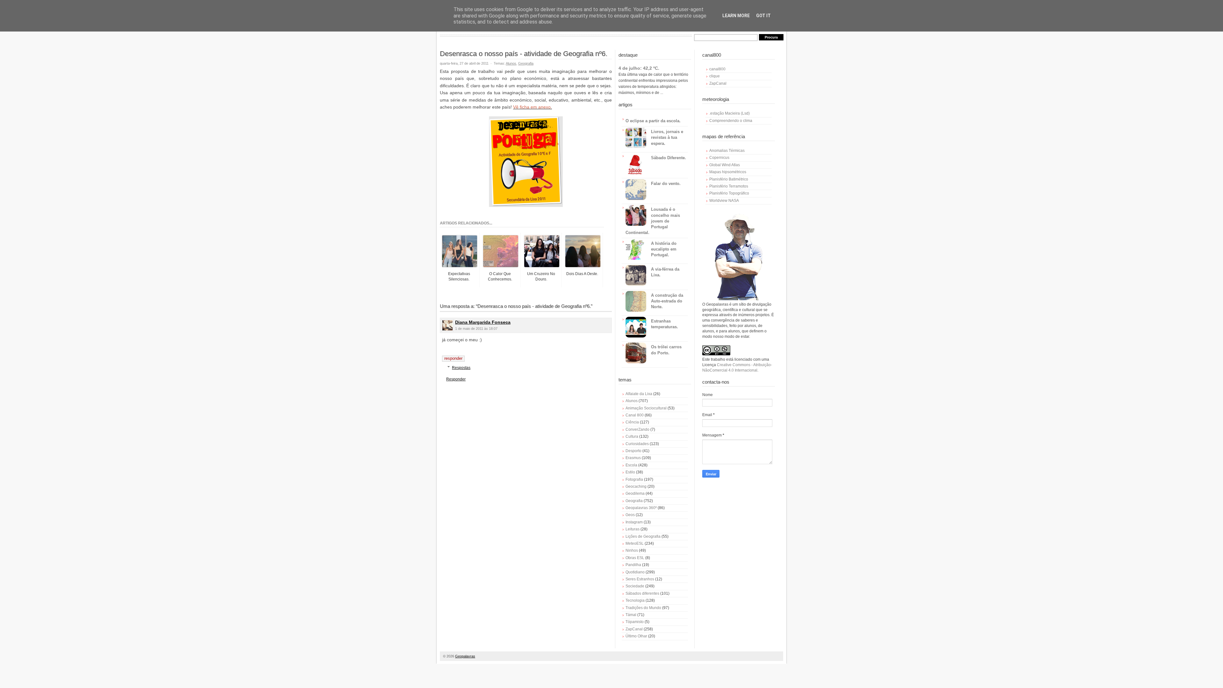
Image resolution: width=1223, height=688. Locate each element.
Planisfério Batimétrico (728, 179)
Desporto (633, 451)
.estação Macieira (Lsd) (729, 113)
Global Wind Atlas (724, 165)
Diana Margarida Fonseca (483, 322)
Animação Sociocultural (646, 408)
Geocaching (636, 486)
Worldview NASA (724, 200)
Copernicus (719, 157)
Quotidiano (635, 572)
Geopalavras (465, 656)
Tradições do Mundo (643, 608)
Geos (630, 515)
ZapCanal (634, 629)
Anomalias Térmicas (727, 150)
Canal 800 (635, 415)
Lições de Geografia (643, 536)
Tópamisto (635, 622)
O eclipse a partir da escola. (653, 120)
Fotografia (634, 479)
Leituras (633, 529)
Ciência (632, 422)
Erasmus (633, 458)
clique (714, 76)
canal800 (717, 69)
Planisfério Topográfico (729, 193)
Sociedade (635, 586)
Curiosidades (637, 444)
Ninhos (632, 550)
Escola (631, 465)
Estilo (630, 472)
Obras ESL (635, 558)
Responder (453, 358)
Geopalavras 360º (641, 508)
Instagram (634, 522)
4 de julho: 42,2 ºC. (639, 68)
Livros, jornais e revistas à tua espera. (667, 137)
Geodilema (635, 493)
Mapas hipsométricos (727, 172)
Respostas (461, 367)
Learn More (736, 15)
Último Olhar (636, 636)
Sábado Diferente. (668, 157)
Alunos (511, 63)
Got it (763, 15)
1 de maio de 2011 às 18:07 (476, 328)
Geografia (525, 63)
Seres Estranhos (640, 579)
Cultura (632, 436)
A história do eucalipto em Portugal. (663, 249)
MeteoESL (635, 543)
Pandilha (633, 565)
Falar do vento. (666, 183)
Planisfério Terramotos (728, 186)
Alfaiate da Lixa (639, 394)
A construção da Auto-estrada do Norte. (667, 301)
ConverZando (637, 429)
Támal (631, 615)
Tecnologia (635, 600)
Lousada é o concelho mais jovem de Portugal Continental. (653, 221)
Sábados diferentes (642, 593)
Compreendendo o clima (730, 120)
